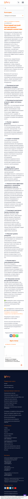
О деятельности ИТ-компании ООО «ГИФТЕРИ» (10, 438)
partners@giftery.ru (8, 475)
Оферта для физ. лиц (8, 444)
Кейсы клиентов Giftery (9, 404)
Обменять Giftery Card (8, 387)
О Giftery (6, 427)
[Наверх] (2, 494)
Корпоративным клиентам (9, 393)
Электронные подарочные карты (11, 395)
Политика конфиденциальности (11, 493)
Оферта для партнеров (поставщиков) (12, 447)
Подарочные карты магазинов (10, 399)
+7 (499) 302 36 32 (8, 474)
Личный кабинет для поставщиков (11, 419)
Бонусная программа (8, 433)
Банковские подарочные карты (10, 401)
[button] (23, 2)
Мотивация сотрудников (14, 21)
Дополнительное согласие (9, 495)
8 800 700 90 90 (7, 461)
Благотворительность (8, 385)
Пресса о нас (7, 429)
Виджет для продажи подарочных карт (12, 413)
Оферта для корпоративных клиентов (12, 445)
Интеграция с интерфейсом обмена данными (14, 411)
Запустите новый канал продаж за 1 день (12, 415)
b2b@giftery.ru (7, 470)
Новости (6, 21)
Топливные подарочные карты (10, 403)
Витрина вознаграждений (9, 417)
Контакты (6, 449)
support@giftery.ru (8, 463)
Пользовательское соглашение (10, 491)
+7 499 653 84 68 (7, 462)
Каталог (5, 383)
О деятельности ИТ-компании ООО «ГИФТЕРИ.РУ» (10, 441)
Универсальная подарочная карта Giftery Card (14, 397)
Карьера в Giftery (7, 435)
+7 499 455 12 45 (7, 468)
